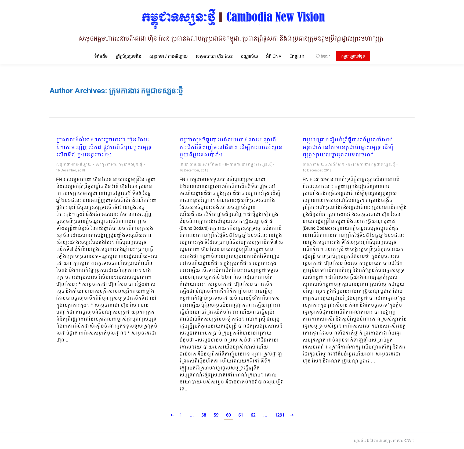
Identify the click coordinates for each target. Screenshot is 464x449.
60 (228, 415)
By (119, 164)
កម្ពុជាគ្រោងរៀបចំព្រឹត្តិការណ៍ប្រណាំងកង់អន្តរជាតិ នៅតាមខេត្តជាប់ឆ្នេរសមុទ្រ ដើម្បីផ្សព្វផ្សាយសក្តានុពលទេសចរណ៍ (348, 148)
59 (216, 415)
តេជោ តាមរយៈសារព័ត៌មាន (200, 164)
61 (240, 415)
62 (253, 415)
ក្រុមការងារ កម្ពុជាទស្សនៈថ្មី (146, 90)
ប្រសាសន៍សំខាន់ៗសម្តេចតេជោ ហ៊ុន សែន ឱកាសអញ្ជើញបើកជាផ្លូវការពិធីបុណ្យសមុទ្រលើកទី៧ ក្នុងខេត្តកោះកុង (104, 148)
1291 (280, 415)
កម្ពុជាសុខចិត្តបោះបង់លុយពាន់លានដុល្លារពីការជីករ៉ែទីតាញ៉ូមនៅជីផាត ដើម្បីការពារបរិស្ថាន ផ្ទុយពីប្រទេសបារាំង (230, 148)
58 (203, 415)
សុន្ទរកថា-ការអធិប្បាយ (74, 164)
